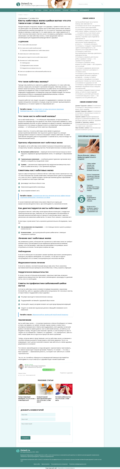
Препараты (74, 10)
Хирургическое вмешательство (30, 68)
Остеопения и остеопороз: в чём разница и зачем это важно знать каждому (88, 107)
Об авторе (49, 370)
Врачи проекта (45, 464)
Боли (31, 10)
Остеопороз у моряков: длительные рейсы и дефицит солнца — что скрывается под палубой (86, 58)
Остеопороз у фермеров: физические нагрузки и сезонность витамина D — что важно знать (87, 70)
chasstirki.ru (61, 468)
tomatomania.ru (70, 468)
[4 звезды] (23, 375)
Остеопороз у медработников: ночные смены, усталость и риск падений (87, 91)
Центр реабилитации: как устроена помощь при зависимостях (86, 23)
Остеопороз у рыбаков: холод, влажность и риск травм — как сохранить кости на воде (88, 64)
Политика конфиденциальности (77, 464)
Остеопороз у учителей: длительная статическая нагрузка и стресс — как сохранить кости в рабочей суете (87, 95)
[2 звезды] (20, 375)
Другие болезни (55, 10)
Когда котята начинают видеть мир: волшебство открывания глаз (92, 209)
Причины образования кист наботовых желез (34, 50)
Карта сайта (37, 464)
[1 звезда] (19, 375)
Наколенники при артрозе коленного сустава (87, 128)
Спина (45, 10)
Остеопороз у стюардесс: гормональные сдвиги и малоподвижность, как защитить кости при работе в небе (88, 47)
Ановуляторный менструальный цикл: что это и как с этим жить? (44, 399)
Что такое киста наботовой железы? (29, 48)
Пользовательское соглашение (59, 464)
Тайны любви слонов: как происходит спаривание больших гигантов (93, 167)
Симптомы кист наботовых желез (28, 54)
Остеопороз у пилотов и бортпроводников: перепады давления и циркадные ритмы (88, 53)
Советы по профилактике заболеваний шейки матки (34, 71)
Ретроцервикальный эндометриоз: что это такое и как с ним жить (87, 125)
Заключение (22, 75)
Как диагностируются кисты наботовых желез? (33, 57)
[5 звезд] (25, 375)
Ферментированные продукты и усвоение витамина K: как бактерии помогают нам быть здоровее (88, 118)
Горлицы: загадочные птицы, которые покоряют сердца (93, 187)
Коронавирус (84, 10)
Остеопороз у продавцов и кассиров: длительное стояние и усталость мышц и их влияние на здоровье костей (88, 81)
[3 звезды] (22, 375)
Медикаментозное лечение (29, 65)
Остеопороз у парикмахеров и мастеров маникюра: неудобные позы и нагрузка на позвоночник (88, 86)
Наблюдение (25, 63)
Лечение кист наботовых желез (28, 60)
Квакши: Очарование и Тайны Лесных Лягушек (91, 198)
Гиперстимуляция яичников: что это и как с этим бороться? (26, 398)
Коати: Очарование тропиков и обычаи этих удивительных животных (93, 177)
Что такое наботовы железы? (27, 44)
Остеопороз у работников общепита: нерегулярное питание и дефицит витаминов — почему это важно (87, 75)
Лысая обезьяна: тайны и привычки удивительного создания (87, 157)
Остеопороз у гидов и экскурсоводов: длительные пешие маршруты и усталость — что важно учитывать (87, 42)
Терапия (65, 10)
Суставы (38, 10)
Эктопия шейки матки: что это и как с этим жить (63, 398)
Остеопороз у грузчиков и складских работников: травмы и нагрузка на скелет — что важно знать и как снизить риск (88, 31)
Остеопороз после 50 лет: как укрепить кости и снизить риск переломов (87, 26)
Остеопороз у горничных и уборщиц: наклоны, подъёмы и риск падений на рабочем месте (87, 36)
